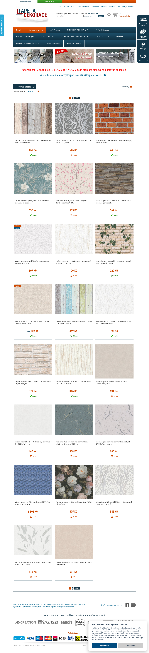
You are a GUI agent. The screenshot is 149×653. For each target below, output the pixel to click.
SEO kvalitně (30, 645)
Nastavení (131, 646)
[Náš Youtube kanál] (133, 604)
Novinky (19, 30)
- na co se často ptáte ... (112, 605)
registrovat (130, 7)
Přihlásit (121, 7)
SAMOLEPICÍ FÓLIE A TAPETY (77, 30)
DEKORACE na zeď (103, 37)
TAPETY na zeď (55, 30)
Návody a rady (69, 7)
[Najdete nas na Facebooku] (127, 604)
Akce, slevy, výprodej (36, 30)
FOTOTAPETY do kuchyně (25, 37)
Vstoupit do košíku (124, 16)
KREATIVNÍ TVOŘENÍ (74, 43)
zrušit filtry (125, 87)
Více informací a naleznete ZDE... (74, 75)
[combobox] (90, 16)
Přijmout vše (104, 646)
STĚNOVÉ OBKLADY (47, 37)
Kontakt (112, 7)
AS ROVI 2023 (32, 91)
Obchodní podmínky (99, 7)
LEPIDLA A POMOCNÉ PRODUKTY (27, 43)
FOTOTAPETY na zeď (102, 30)
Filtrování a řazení (24, 86)
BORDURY (119, 37)
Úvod (59, 7)
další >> (77, 98)
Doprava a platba (83, 7)
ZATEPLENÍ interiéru (53, 43)
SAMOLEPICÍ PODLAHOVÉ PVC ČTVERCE (75, 37)
